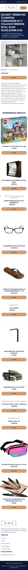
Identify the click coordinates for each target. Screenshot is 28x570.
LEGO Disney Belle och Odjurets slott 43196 (14, 146)
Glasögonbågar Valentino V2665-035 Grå (14, 246)
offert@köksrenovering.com (21, 1)
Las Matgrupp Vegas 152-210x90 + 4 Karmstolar (14, 404)
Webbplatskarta (14, 567)
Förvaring (9, 69)
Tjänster (4, 538)
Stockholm (4, 1)
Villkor (12, 566)
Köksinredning (5, 546)
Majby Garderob (14, 308)
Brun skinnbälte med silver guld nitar (14, 387)
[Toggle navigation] (2, 8)
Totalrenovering (6, 549)
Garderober (15, 69)
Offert (23, 8)
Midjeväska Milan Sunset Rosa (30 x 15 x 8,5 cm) (14, 464)
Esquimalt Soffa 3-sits (14, 421)
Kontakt (8, 566)
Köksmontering (6, 543)
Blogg (3, 566)
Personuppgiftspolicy (20, 566)
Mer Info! (14, 77)
